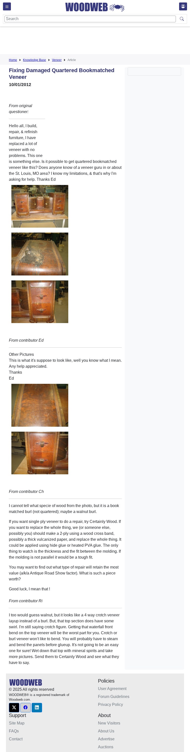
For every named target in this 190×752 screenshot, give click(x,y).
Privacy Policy (110, 704)
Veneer (57, 60)
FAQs (14, 731)
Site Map (16, 723)
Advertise (106, 739)
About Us (106, 731)
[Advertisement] (99, 41)
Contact (16, 739)
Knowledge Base (34, 60)
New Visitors (109, 723)
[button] (14, 707)
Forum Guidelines (113, 696)
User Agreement (112, 689)
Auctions (105, 747)
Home (13, 60)
